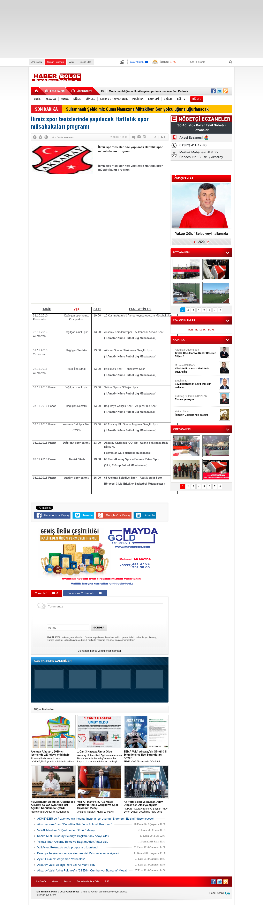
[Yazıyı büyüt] (162, 137)
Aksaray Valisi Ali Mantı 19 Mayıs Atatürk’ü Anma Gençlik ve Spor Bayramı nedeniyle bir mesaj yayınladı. (98, 806)
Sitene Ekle (85, 62)
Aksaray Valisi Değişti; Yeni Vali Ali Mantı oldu (66, 864)
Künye (55, 881)
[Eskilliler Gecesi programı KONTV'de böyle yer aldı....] (216, 446)
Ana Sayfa (36, 62)
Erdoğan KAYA (193, 384)
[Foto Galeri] (55, 91)
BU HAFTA (200, 330)
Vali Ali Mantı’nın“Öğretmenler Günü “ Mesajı (66, 830)
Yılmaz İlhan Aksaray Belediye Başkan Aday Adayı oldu (72, 841)
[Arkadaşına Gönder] (139, 137)
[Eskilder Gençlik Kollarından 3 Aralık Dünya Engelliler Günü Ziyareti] (186, 469)
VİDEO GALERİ (181, 429)
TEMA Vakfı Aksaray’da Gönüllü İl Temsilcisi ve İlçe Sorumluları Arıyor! (145, 756)
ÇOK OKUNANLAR (184, 320)
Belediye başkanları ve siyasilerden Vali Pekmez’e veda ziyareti (78, 853)
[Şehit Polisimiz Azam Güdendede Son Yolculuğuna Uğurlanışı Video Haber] (216, 469)
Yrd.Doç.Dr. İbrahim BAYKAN (191, 398)
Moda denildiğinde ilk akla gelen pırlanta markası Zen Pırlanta (148, 91)
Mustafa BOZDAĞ (192, 368)
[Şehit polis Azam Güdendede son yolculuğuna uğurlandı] (216, 269)
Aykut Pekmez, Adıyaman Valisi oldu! (61, 859)
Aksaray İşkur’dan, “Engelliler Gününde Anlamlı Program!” (74, 824)
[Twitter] (40, 137)
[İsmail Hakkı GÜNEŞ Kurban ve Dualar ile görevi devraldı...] (186, 446)
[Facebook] (35, 137)
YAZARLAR (180, 340)
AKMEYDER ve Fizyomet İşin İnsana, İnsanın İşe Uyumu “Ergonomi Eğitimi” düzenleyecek (95, 818)
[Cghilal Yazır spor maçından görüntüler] (186, 293)
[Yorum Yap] (134, 137)
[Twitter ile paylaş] (219, 90)
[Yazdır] (144, 137)
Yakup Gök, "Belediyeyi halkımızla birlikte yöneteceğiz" (201, 235)
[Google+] (46, 137)
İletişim (67, 881)
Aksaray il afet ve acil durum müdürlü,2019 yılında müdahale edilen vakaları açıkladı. (52, 756)
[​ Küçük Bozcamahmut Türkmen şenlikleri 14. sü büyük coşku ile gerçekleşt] (186, 269)
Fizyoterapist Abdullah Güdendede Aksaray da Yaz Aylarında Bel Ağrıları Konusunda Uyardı (53, 806)
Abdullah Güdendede (195, 353)
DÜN (190, 330)
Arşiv (71, 62)
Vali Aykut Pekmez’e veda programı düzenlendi (67, 847)
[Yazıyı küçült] (153, 137)
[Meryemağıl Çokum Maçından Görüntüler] (216, 293)
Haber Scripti (216, 893)
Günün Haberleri (55, 62)
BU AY (211, 330)
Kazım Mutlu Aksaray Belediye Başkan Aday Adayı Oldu (73, 836)
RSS (107, 881)
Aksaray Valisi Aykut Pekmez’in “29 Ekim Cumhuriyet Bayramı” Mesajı (82, 870)
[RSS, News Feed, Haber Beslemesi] (225, 90)
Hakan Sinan (191, 413)
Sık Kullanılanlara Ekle (88, 881)
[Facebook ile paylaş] (213, 90)
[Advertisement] (123, 29)
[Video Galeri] (82, 91)
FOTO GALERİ (181, 252)
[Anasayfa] (36, 91)
